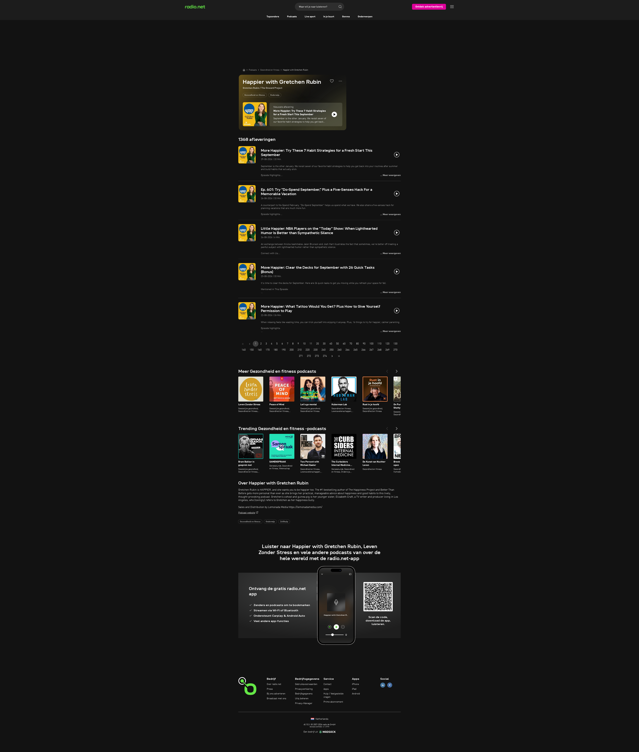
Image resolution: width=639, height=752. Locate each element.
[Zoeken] (340, 7)
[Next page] (332, 356)
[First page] (243, 344)
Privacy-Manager (303, 703)
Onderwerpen (365, 16)
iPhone (355, 684)
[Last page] (338, 356)
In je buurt (328, 16)
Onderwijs (274, 95)
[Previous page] (249, 344)
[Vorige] (387, 370)
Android (356, 694)
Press (270, 689)
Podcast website (246, 513)
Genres (346, 16)
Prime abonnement (333, 702)
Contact (327, 684)
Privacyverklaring (304, 689)
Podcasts (292, 16)
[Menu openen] (452, 7)
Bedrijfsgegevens (304, 694)
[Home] (244, 70)
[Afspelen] (334, 114)
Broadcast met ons (276, 698)
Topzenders (273, 16)
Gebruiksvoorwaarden (306, 684)
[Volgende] (397, 370)
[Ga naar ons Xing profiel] (389, 685)
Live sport (310, 16)
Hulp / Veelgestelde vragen (333, 695)
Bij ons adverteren (276, 694)
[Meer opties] (340, 81)
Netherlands (321, 719)
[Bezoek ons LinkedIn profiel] (382, 685)
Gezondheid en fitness (254, 95)
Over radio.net (274, 684)
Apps (326, 689)
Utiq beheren (302, 698)
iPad (354, 689)
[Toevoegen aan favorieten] (331, 81)
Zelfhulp (284, 522)
